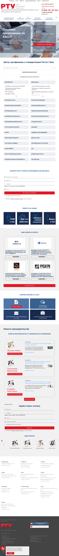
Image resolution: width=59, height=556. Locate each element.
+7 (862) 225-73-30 (44, 497)
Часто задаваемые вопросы (8, 541)
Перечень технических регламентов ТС (39, 536)
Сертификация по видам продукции (29, 76)
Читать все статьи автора (15, 353)
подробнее (7, 49)
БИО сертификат (9, 91)
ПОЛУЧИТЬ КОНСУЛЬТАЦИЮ (44, 44)
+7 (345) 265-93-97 (44, 467)
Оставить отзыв (5, 537)
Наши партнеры (33, 540)
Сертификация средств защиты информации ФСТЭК (13, 88)
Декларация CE (35, 95)
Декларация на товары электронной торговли (41, 88)
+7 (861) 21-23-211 (5, 491)
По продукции (20, 18)
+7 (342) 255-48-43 (5, 477)
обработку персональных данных (46, 49)
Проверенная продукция (36, 541)
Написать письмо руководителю (9, 538)
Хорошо (10, 553)
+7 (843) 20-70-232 (5, 509)
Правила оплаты (34, 537)
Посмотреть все (29, 285)
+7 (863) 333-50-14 (25, 493)
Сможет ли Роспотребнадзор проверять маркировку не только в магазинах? (38, 344)
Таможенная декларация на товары (41, 86)
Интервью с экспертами (7, 542)
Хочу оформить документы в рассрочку (42, 41)
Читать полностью (29, 352)
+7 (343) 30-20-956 (5, 465)
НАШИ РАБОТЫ (45, 1)
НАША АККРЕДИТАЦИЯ (30, 1)
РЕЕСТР (39, 1)
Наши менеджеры (6, 540)
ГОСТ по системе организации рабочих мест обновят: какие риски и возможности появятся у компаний (38, 382)
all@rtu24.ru (45, 14)
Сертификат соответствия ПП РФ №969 (15, 86)
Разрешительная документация (9, 18)
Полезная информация (49, 18)
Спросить (29, 428)
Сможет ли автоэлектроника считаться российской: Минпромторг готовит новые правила (38, 362)
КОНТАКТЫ (11, 1)
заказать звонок (16, 306)
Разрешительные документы (29, 72)
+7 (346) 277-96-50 (44, 481)
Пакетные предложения (37, 18)
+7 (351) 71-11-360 (25, 467)
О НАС (16, 1)
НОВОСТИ (21, 1)
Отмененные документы (35, 538)
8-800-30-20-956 (50, 10)
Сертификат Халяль (10, 94)
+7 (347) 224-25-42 (25, 479)
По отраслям (28, 18)
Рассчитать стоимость (29, 193)
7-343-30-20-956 (47, 13)
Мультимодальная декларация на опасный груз (42, 92)
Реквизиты (4, 536)
